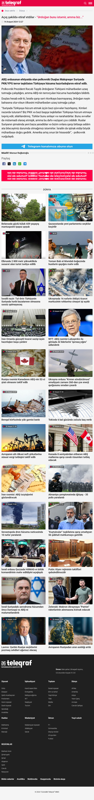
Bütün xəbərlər (7, 779)
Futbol (50, 739)
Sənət (27, 732)
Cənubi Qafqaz (77, 706)
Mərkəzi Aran (6, 751)
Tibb (50, 699)
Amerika (75, 692)
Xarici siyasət (6, 702)
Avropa (74, 702)
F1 (49, 725)
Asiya (74, 695)
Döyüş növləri (53, 732)
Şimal (3, 758)
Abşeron (4, 761)
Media (50, 702)
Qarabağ (4, 709)
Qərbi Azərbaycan (8, 695)
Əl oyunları (52, 735)
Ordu (3, 688)
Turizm (27, 706)
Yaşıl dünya (52, 695)
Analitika (4, 712)
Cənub (3, 768)
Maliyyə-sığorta (30, 695)
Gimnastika (52, 728)
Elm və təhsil (53, 692)
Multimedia (32, 779)
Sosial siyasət (53, 688)
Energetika (29, 692)
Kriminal (4, 728)
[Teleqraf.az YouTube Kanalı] (47, 175)
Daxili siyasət (6, 706)
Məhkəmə (5, 725)
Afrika (74, 688)
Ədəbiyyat (29, 728)
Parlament (5, 699)
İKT (26, 699)
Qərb (3, 765)
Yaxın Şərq (76, 699)
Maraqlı (4, 732)
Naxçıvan (5, 772)
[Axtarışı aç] (85, 3)
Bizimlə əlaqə (59, 779)
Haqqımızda (45, 779)
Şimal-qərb (5, 755)
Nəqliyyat (28, 702)
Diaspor (4, 692)
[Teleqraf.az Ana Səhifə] (11, 3)
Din (49, 706)
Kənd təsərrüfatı (31, 688)
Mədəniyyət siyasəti (32, 725)
